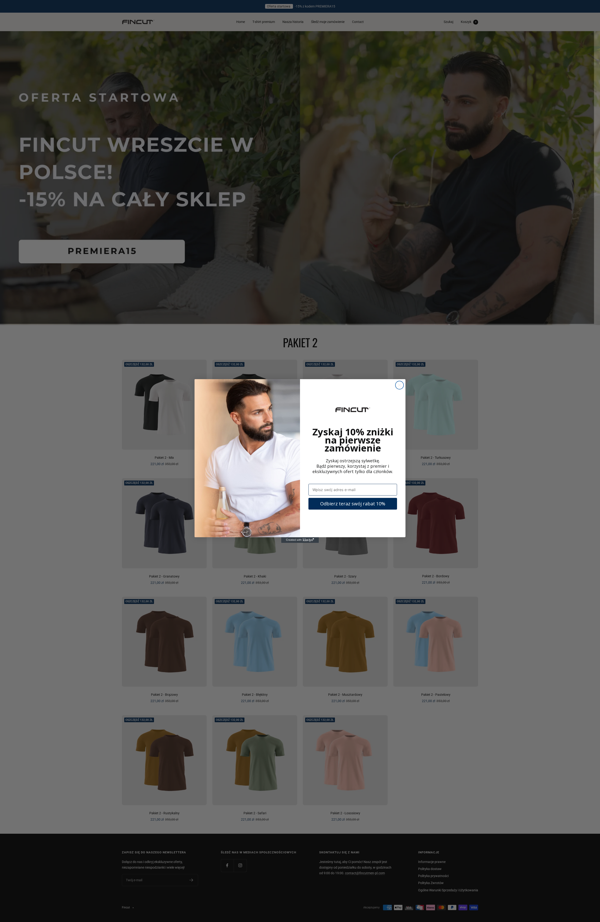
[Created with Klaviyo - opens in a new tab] (300, 540)
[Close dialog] (399, 385)
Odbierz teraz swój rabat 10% (352, 503)
